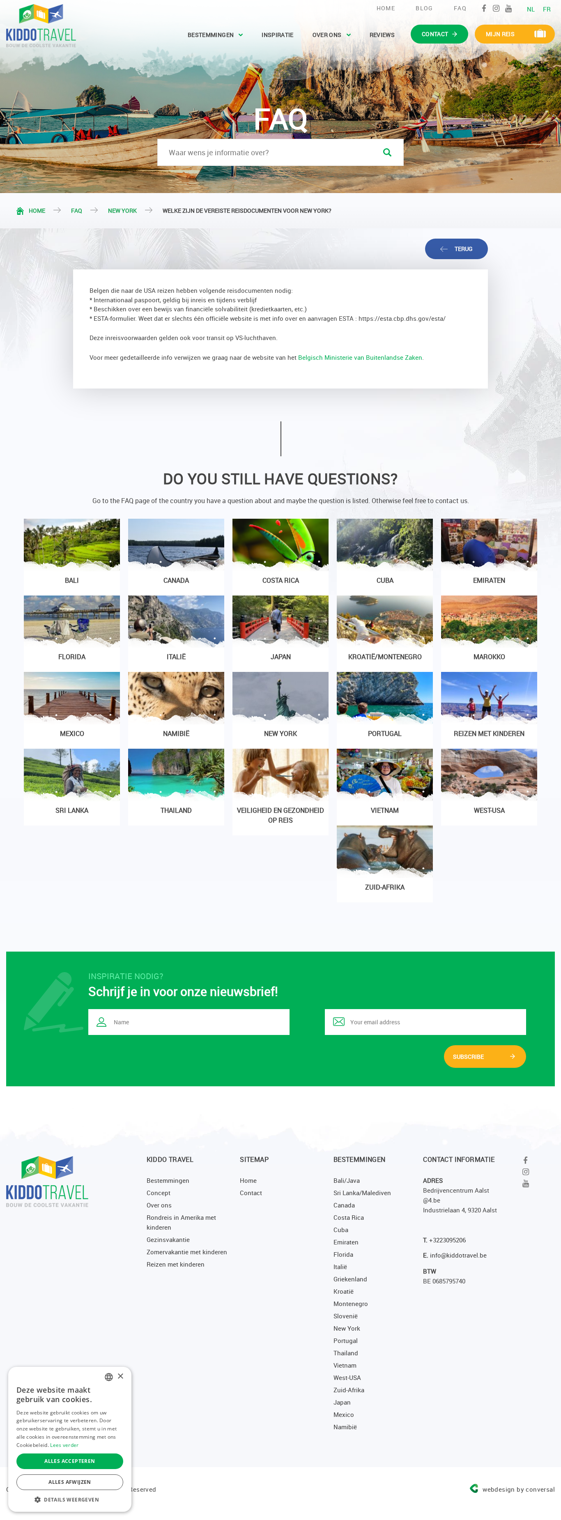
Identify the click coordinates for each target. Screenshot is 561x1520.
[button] (69, 1499)
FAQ (460, 8)
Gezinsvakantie (168, 1239)
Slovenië (345, 1316)
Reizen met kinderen (176, 1264)
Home (386, 8)
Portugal (345, 1340)
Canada (344, 1205)
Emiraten (346, 1242)
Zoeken (387, 152)
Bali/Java (346, 1180)
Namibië (345, 1427)
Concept (158, 1193)
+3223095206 (447, 1240)
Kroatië (343, 1291)
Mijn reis (500, 34)
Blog (424, 8)
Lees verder (64, 1445)
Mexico (343, 1414)
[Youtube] (509, 8)
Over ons (327, 35)
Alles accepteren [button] (69, 1461)
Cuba (340, 1230)
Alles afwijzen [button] (69, 1482)
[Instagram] (496, 8)
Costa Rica (348, 1217)
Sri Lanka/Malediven (362, 1193)
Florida (343, 1254)
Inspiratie (278, 35)
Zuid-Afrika (348, 1390)
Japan (342, 1402)
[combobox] (109, 1377)
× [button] (120, 1376)
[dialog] (69, 1439)
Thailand (345, 1353)
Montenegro (350, 1303)
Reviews (382, 35)
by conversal (519, 1489)
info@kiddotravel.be (458, 1255)
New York (122, 210)
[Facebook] (484, 8)
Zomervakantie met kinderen (187, 1252)
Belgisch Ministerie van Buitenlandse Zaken (360, 357)
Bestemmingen (211, 35)
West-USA (347, 1377)
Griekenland (350, 1279)
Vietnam (344, 1365)
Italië (340, 1266)
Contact (251, 1193)
